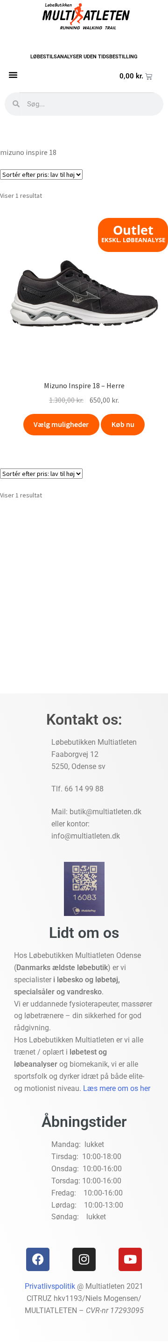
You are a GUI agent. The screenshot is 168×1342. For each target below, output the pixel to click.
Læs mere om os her (116, 1088)
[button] (13, 75)
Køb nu (123, 424)
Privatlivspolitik (50, 1286)
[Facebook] (37, 1259)
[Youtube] (130, 1259)
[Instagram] (84, 1259)
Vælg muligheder (61, 424)
